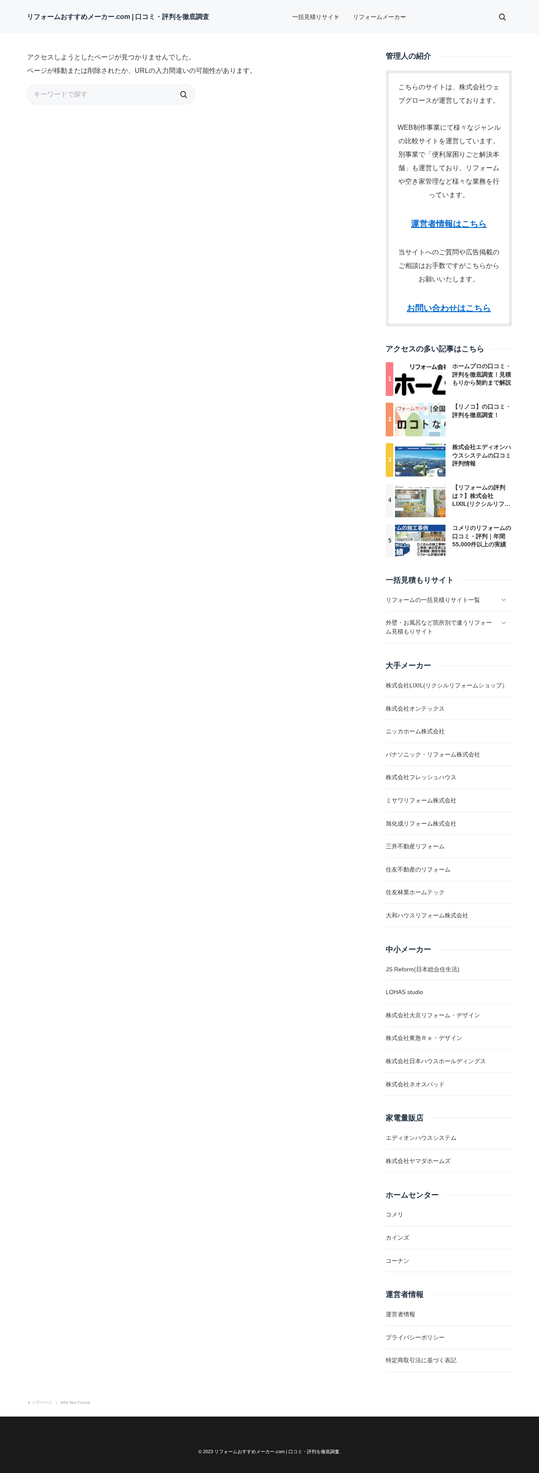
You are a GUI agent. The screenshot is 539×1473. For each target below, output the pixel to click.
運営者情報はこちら (449, 223)
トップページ (39, 1403)
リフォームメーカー (379, 16)
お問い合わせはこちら (449, 308)
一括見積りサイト (315, 16)
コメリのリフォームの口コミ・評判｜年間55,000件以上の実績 (481, 536)
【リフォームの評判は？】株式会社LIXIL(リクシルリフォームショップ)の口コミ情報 (481, 504)
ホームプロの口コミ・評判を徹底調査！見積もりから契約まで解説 (481, 374)
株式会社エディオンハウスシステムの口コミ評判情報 (481, 455)
